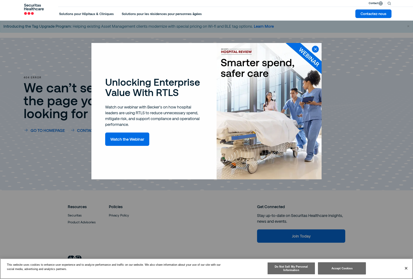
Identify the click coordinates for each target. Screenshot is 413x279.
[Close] (406, 268)
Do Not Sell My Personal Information (291, 268)
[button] (86, 14)
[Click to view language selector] (381, 3)
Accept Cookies (342, 268)
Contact (373, 3)
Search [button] (389, 3)
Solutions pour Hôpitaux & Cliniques (86, 14)
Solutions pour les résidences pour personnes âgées (162, 14)
